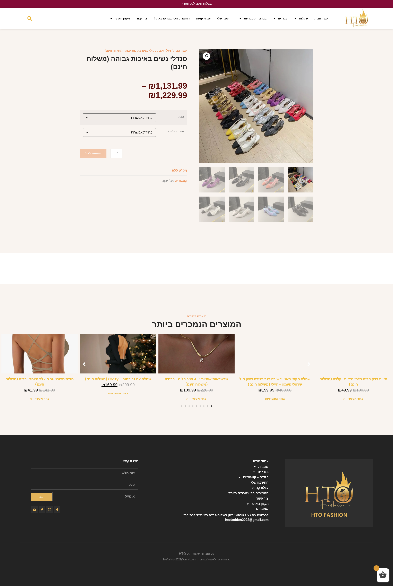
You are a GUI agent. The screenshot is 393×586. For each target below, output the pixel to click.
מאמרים (262, 508)
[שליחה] (41, 497)
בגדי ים (282, 18)
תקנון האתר (122, 18)
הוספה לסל (93, 153)
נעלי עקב (165, 50)
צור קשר (141, 18)
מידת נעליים (176, 131)
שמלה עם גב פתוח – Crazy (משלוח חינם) (195, 379)
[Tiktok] (57, 509)
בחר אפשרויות (352, 399)
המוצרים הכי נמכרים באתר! (172, 18)
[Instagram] (49, 509)
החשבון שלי (224, 18)
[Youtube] (34, 509)
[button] (206, 56)
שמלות (303, 18)
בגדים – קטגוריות (255, 18)
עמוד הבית (321, 18)
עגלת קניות (203, 18)
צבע (181, 116)
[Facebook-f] (42, 509)
